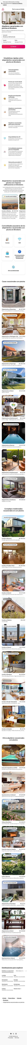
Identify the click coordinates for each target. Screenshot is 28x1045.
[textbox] (7, 42)
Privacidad (10, 1037)
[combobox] (13, 37)
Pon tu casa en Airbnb (18, 9)
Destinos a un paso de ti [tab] (8, 971)
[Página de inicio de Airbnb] (3, 9)
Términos (16, 1037)
